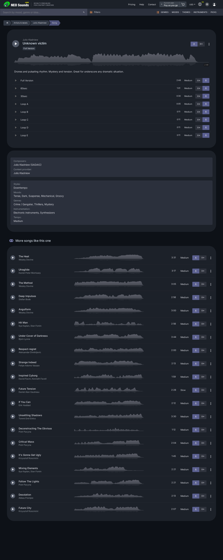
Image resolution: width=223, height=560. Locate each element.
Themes (186, 12)
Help (141, 4)
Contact (152, 4)
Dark (24, 195)
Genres (164, 12)
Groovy (60, 195)
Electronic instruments (26, 212)
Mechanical (47, 195)
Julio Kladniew (22, 173)
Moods (175, 12)
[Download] (206, 80)
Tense (17, 195)
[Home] (6, 23)
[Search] (83, 12)
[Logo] (16, 4)
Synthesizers (47, 212)
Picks (213, 12)
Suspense (34, 195)
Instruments (200, 12)
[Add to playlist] (198, 80)
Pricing (131, 4)
